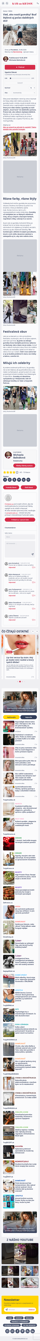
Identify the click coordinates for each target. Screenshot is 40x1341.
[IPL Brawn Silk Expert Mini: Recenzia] (29, 1283)
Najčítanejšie (11, 717)
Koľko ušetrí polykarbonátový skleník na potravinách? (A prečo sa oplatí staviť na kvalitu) (26, 1030)
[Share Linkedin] (24, 480)
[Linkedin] (32, 1331)
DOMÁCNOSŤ (20, 1043)
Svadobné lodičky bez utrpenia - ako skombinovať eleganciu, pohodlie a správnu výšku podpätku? (26, 809)
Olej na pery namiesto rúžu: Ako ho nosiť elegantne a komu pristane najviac (26, 750)
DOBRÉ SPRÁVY (21, 975)
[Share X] (14, 480)
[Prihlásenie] (3, 3)
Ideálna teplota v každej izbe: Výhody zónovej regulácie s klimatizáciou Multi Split (25, 1133)
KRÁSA (17, 906)
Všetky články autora (24, 466)
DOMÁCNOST (20, 922)
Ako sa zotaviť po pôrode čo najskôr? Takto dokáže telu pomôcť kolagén (19, 128)
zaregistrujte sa (11, 513)
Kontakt (19, 1318)
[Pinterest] (22, 1331)
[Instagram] (7, 1331)
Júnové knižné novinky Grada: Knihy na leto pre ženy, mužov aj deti (24, 1200)
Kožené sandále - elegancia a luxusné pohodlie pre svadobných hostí (25, 823)
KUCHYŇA (19, 1146)
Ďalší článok (29, 487)
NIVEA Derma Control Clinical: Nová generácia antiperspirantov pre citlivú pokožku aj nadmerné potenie (26, 997)
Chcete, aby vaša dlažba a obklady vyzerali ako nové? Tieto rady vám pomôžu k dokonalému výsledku (25, 1049)
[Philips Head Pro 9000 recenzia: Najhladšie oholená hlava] (29, 1271)
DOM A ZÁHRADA (21, 1024)
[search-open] (7, 3)
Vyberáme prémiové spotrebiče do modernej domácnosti (24, 1151)
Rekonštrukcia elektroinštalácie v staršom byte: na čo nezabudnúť (25, 1082)
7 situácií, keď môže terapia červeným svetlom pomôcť (25, 841)
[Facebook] (17, 1331)
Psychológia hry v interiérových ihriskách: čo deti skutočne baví (25, 1014)
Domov (5, 11)
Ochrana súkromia (12, 1325)
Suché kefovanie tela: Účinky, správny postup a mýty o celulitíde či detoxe (25, 789)
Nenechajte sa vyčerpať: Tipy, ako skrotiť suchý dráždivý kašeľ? (24, 945)
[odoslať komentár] (32, 554)
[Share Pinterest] (19, 480)
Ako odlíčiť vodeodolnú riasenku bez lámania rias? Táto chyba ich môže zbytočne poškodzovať (25, 777)
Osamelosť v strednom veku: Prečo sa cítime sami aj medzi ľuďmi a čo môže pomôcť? (25, 738)
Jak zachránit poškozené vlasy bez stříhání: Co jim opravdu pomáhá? (24, 911)
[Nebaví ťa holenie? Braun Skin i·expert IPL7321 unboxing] (10, 1283)
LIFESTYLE (19, 990)
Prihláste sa (9, 504)
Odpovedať (12, 567)
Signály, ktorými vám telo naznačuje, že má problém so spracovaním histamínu (25, 858)
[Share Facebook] (5, 480)
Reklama (29, 1318)
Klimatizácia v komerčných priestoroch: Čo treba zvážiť (25, 1096)
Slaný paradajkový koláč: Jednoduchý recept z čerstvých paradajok (25, 892)
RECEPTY (18, 872)
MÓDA (10, 11)
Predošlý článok (11, 487)
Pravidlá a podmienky (20, 1322)
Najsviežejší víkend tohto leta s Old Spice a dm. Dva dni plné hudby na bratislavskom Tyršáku (25, 725)
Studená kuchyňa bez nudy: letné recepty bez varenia (26, 1165)
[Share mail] (28, 480)
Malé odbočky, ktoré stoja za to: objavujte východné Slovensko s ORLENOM (25, 979)
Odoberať (32, 1310)
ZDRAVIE (18, 838)
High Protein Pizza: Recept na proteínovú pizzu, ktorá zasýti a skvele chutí (25, 877)
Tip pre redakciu (29, 1325)
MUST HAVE (19, 819)
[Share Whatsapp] (10, 480)
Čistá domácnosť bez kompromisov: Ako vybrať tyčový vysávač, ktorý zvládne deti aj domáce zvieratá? (25, 1187)
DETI (17, 1009)
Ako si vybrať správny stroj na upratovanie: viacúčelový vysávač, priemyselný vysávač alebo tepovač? (25, 1065)
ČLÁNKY (18, 941)
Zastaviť (20, 83)
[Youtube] (12, 1331)
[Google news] (27, 1331)
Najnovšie (28, 717)
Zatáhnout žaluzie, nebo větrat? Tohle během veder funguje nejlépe (25, 926)
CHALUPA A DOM (21, 1112)
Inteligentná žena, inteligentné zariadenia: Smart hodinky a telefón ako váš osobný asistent (24, 961)
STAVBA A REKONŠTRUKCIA (25, 1078)
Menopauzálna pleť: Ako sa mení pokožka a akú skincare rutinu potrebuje (25, 763)
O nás (10, 1318)
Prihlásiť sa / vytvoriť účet (20, 520)
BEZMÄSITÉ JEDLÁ (22, 1161)
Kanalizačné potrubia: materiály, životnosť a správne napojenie (23, 1116)
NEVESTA (18, 804)
